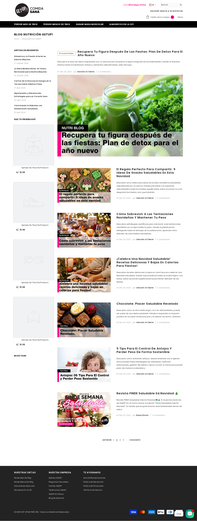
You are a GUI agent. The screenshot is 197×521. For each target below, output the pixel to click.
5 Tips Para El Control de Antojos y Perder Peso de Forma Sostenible (144, 350)
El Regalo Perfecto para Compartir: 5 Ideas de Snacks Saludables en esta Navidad (146, 172)
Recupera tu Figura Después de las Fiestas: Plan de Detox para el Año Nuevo (121, 53)
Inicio (16, 39)
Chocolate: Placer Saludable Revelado (147, 303)
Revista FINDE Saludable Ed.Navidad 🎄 (148, 393)
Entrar (180, 17)
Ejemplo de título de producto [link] (35, 167)
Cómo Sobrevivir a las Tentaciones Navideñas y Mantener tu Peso (145, 215)
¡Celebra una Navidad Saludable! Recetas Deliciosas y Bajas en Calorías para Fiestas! (148, 262)
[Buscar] (171, 5)
